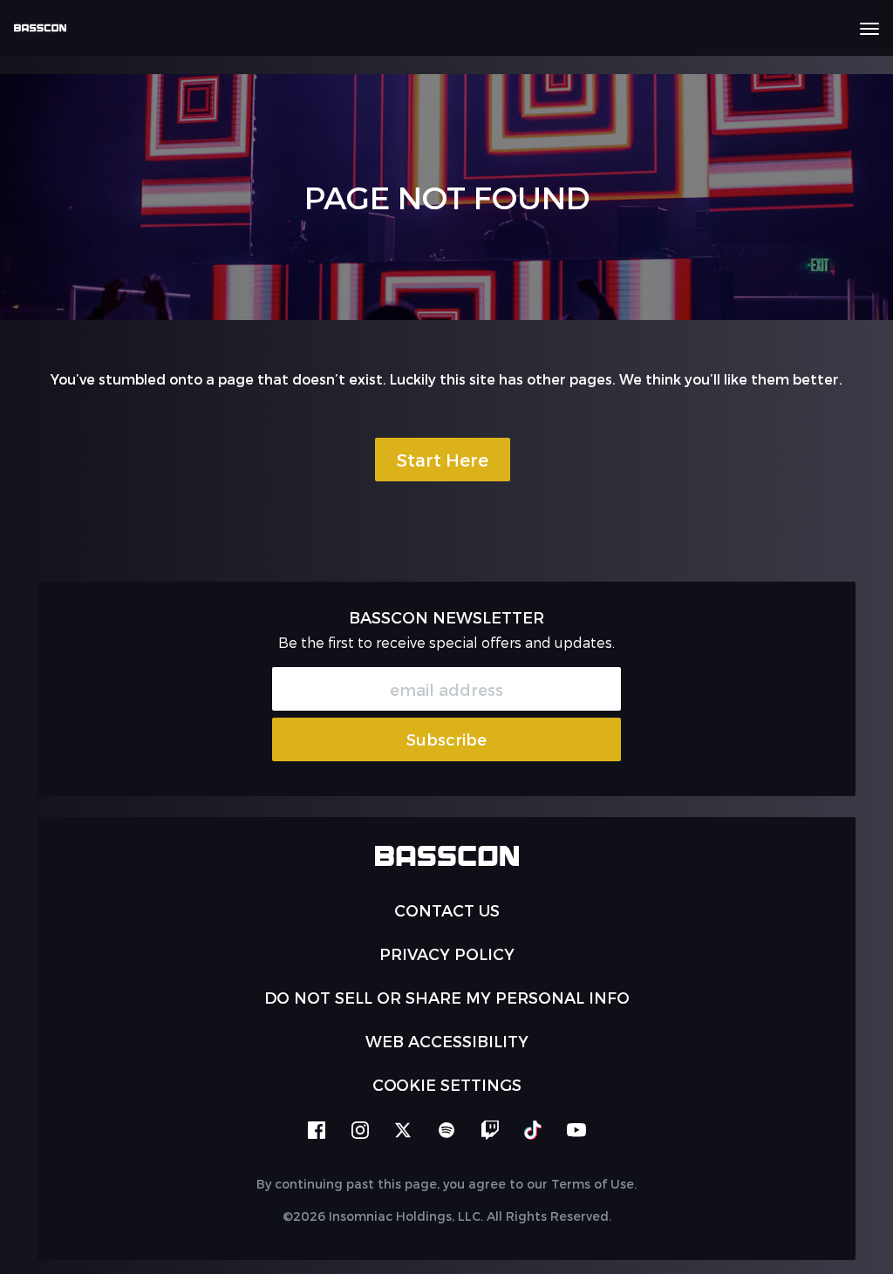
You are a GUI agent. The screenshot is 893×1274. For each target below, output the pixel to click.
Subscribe (446, 739)
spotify (446, 1130)
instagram (360, 1130)
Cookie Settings (446, 1084)
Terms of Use (592, 1183)
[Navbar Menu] (869, 29)
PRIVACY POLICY (447, 953)
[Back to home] (46, 28)
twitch (490, 1130)
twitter (402, 1130)
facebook (316, 1130)
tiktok (532, 1130)
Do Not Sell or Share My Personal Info (447, 997)
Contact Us (447, 910)
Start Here (442, 459)
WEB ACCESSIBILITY (446, 1041)
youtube (576, 1130)
